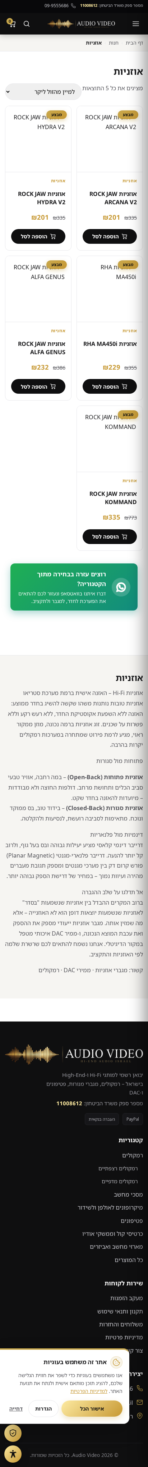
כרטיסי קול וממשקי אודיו (112, 1234)
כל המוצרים (129, 1260)
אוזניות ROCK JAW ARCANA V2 (113, 198)
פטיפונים (132, 1221)
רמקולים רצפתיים (118, 1168)
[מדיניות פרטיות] (13, 1433)
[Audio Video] (81, 24)
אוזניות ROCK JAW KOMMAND (113, 498)
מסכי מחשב (128, 1194)
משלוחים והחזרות (121, 1324)
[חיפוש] (26, 24)
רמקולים (48, 970)
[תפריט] (136, 24)
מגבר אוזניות (88, 923)
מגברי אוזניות (111, 970)
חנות (114, 42)
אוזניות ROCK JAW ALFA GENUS (41, 348)
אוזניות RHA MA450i (110, 344)
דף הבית (134, 42)
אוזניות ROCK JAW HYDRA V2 (41, 198)
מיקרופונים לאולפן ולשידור (110, 1207)
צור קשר (133, 1350)
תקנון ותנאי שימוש (120, 1311)
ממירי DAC (77, 970)
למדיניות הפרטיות (88, 1391)
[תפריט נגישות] (13, 1454)
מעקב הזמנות (126, 1298)
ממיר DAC (64, 933)
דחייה (16, 1408)
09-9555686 (57, 6)
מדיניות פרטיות (124, 1337)
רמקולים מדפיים (120, 1181)
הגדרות (43, 1408)
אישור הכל (92, 1408)
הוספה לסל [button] (105, 236)
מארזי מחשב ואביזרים (116, 1247)
